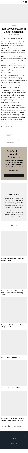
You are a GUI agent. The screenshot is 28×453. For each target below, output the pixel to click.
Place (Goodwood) (10, 142)
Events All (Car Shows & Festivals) (13, 137)
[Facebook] (13, 435)
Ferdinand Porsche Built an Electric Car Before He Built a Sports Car (13, 419)
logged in (10, 426)
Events (13, 25)
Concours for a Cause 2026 (10, 388)
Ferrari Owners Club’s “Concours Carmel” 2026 (12, 259)
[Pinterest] (18, 435)
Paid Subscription (14, 440)
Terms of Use (14, 441)
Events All (9, 135)
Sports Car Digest (13, 34)
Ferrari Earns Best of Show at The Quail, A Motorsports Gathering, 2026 (13, 292)
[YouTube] (21, 435)
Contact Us (14, 438)
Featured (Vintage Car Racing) (12, 140)
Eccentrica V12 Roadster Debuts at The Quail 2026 (13, 326)
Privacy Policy (14, 443)
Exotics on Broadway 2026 (10, 357)
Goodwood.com (21, 124)
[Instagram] (16, 435)
